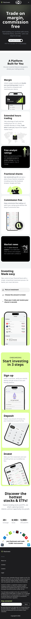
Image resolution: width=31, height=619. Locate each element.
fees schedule (22, 43)
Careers (3, 568)
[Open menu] (28, 2)
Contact (3, 564)
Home (2, 556)
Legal (2, 573)
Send (26, 604)
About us (3, 560)
